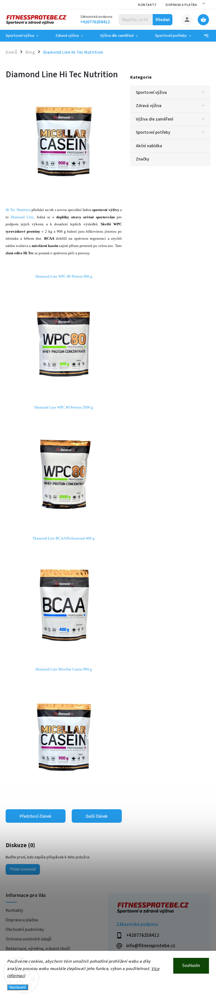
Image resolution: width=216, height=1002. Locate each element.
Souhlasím (191, 966)
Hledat (163, 19)
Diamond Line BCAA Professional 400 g (63, 538)
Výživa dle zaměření (154, 119)
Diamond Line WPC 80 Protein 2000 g (63, 407)
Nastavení (17, 987)
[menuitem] (26, 36)
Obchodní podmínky (25, 929)
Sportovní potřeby (153, 132)
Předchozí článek (35, 816)
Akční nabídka (149, 146)
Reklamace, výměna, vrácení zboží (38, 949)
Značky (142, 159)
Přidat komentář (23, 869)
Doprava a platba (181, 5)
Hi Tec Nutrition (18, 210)
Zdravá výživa (148, 106)
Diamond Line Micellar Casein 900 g (63, 669)
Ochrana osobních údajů (28, 939)
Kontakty (147, 5)
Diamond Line (22, 217)
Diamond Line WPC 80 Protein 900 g (63, 276)
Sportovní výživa (151, 92)
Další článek (97, 816)
